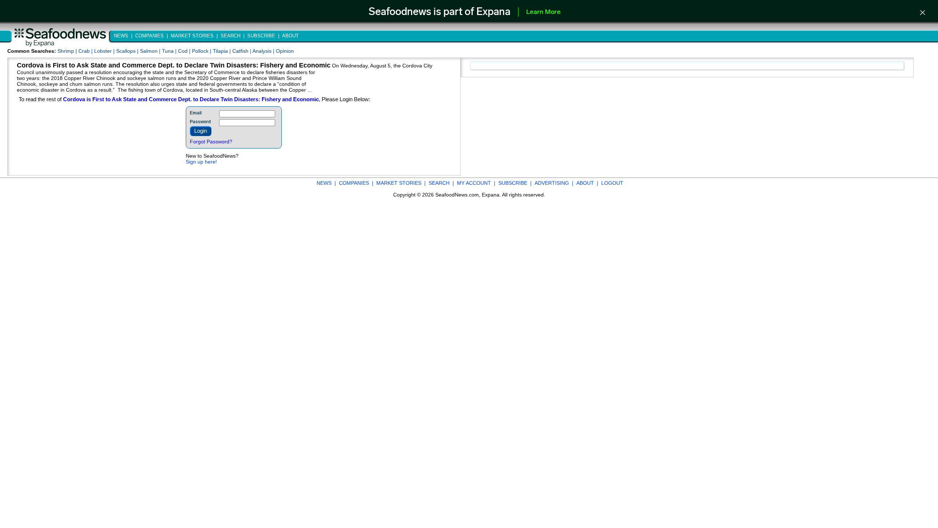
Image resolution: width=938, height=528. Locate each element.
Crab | (86, 51)
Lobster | (105, 51)
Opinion (285, 51)
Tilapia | (222, 51)
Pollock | (202, 51)
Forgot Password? (211, 141)
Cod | (185, 51)
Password (200, 121)
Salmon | (151, 51)
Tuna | (170, 51)
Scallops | (128, 51)
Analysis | (264, 51)
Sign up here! (201, 162)
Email (196, 112)
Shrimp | (68, 51)
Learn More (543, 12)
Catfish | (242, 51)
